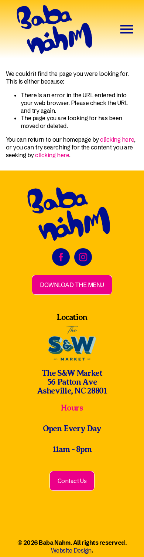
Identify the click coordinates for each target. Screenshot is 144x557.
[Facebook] (61, 257)
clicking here (117, 139)
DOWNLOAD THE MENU (72, 284)
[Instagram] (83, 257)
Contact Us (72, 481)
